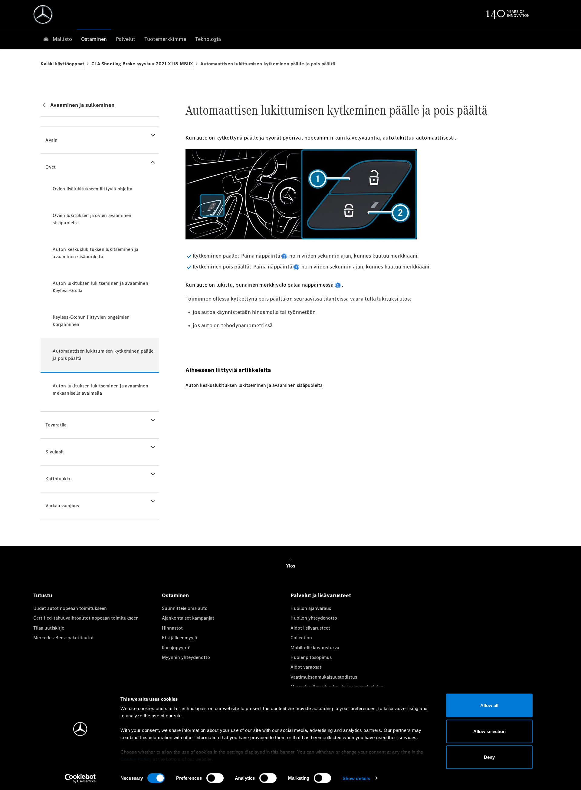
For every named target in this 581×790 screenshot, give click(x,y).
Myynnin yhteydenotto (186, 657)
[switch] (215, 778)
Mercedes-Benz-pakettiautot (63, 637)
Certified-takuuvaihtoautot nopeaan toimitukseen (86, 618)
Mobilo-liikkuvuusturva (314, 647)
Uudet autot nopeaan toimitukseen (70, 608)
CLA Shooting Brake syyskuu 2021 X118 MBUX (142, 64)
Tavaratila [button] (56, 425)
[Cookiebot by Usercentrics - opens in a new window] (80, 778)
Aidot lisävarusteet (310, 628)
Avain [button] (51, 140)
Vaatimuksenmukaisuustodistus (323, 677)
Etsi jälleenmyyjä (179, 637)
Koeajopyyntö (176, 647)
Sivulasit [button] (54, 452)
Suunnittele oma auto (185, 608)
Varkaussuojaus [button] (62, 505)
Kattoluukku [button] (58, 479)
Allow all (489, 705)
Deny (489, 757)
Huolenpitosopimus (311, 657)
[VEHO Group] (43, 14)
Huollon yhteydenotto (313, 618)
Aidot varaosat (305, 667)
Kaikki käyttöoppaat (62, 64)
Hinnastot (172, 628)
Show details (356, 778)
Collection (301, 637)
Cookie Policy (136, 759)
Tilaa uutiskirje (48, 628)
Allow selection (489, 731)
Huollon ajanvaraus (310, 608)
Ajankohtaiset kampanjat (188, 618)
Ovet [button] (50, 167)
